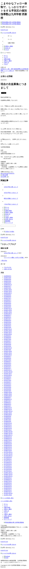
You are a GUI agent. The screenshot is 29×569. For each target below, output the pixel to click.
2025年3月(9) (7, 305)
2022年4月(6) (7, 365)
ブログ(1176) (7, 267)
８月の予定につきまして (11, 192)
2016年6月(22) (8, 483)
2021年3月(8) (7, 387)
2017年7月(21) (8, 460)
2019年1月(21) (8, 430)
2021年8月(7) (7, 378)
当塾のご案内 (8, 61)
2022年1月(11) (8, 370)
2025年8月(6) (7, 296)
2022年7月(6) (7, 360)
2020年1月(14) (8, 409)
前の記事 (5, 175)
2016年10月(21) (8, 476)
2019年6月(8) (7, 421)
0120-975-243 (4, 30)
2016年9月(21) (8, 478)
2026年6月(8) (7, 279)
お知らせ (6, 62)
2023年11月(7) (8, 332)
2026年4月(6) (7, 283)
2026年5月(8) (7, 281)
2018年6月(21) (8, 442)
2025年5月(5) (7, 301)
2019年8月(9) (7, 418)
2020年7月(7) (7, 401)
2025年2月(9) (7, 307)
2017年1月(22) (8, 471)
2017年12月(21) (8, 452)
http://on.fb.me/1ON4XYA (7, 173)
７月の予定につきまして (11, 204)
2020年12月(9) (8, 392)
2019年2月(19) (8, 428)
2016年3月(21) (8, 488)
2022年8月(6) (7, 358)
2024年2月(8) (7, 327)
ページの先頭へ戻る (6, 501)
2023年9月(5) (7, 336)
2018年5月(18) (8, 443)
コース (6, 57)
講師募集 (6, 517)
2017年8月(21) (8, 459)
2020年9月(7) (7, 397)
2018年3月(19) (8, 447)
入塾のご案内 (8, 514)
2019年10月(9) (8, 414)
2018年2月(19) (8, 448)
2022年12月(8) (8, 351)
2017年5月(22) (8, 464)
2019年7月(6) (7, 419)
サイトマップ (8, 519)
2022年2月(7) (7, 368)
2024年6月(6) (7, 320)
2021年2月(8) (7, 389)
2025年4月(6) (7, 303)
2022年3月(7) (7, 366)
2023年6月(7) (7, 341)
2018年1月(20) (8, 450)
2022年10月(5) (8, 354)
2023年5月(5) (7, 342)
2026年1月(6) (7, 288)
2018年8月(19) (8, 438)
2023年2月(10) (8, 348)
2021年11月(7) (8, 373)
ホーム (6, 55)
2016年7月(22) (8, 481)
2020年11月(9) (8, 394)
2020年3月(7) (7, 406)
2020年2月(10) (8, 407)
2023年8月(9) (7, 337)
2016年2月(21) (8, 490)
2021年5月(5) (7, 383)
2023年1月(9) (7, 349)
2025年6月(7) (7, 300)
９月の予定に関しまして (11, 187)
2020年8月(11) (8, 399)
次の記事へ (4, 176)
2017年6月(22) (8, 462)
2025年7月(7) (7, 298)
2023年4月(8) (7, 344)
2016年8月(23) (8, 479)
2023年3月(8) (7, 346)
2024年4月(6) (7, 324)
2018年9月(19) (8, 437)
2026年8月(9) (7, 276)
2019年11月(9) (8, 413)
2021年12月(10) (8, 372)
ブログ (6, 64)
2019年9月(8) (7, 416)
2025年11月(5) (8, 291)
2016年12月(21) (8, 472)
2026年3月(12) (8, 284)
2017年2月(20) (8, 469)
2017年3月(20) (8, 467)
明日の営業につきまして (11, 198)
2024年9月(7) (7, 315)
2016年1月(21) (8, 491)
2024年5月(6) (7, 322)
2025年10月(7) (8, 293)
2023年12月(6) (8, 330)
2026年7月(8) (7, 277)
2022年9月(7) (7, 356)
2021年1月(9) (7, 390)
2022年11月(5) (8, 353)
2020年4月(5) (7, 404)
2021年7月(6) (7, 380)
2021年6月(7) (7, 382)
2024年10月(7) (8, 313)
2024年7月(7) (7, 318)
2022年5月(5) (7, 363)
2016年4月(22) (8, 486)
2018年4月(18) (8, 445)
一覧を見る (4, 260)
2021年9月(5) (7, 377)
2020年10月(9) (8, 395)
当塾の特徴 (7, 59)
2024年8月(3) (7, 317)
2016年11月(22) (8, 474)
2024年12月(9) (8, 310)
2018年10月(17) (8, 435)
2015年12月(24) (8, 493)
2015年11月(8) (8, 495)
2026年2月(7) (7, 286)
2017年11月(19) (8, 454)
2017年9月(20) (8, 457)
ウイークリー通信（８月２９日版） (14, 257)
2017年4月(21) (8, 466)
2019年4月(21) (8, 425)
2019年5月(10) (8, 423)
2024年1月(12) (8, 329)
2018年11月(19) (8, 433)
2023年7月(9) (7, 339)
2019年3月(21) (8, 426)
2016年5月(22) (8, 484)
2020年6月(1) (7, 402)
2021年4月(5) (7, 385)
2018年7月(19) (8, 440)
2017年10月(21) (8, 455)
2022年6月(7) (7, 361)
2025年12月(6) (8, 289)
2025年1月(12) (8, 308)
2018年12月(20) (8, 431)
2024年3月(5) (7, 325)
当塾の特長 (7, 507)
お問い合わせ (8, 516)
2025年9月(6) (7, 295)
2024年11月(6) (8, 312)
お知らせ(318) (8, 269)
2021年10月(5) (8, 375)
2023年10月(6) (8, 334)
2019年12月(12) (8, 411)
